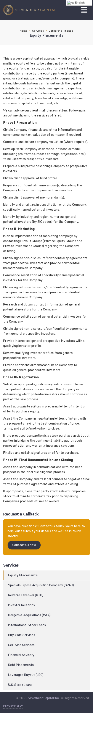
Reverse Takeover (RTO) (25, 595)
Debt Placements (21, 665)
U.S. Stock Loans (20, 685)
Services (38, 30)
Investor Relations (21, 605)
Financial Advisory (21, 655)
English (79, 2)
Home (23, 30)
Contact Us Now (24, 545)
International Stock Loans (27, 625)
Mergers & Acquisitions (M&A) (29, 615)
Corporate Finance (61, 30)
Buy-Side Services (21, 635)
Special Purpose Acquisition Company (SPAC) (41, 585)
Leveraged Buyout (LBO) (26, 675)
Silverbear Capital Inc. (43, 698)
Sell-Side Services (21, 645)
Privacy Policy (13, 705)
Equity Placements (23, 575)
